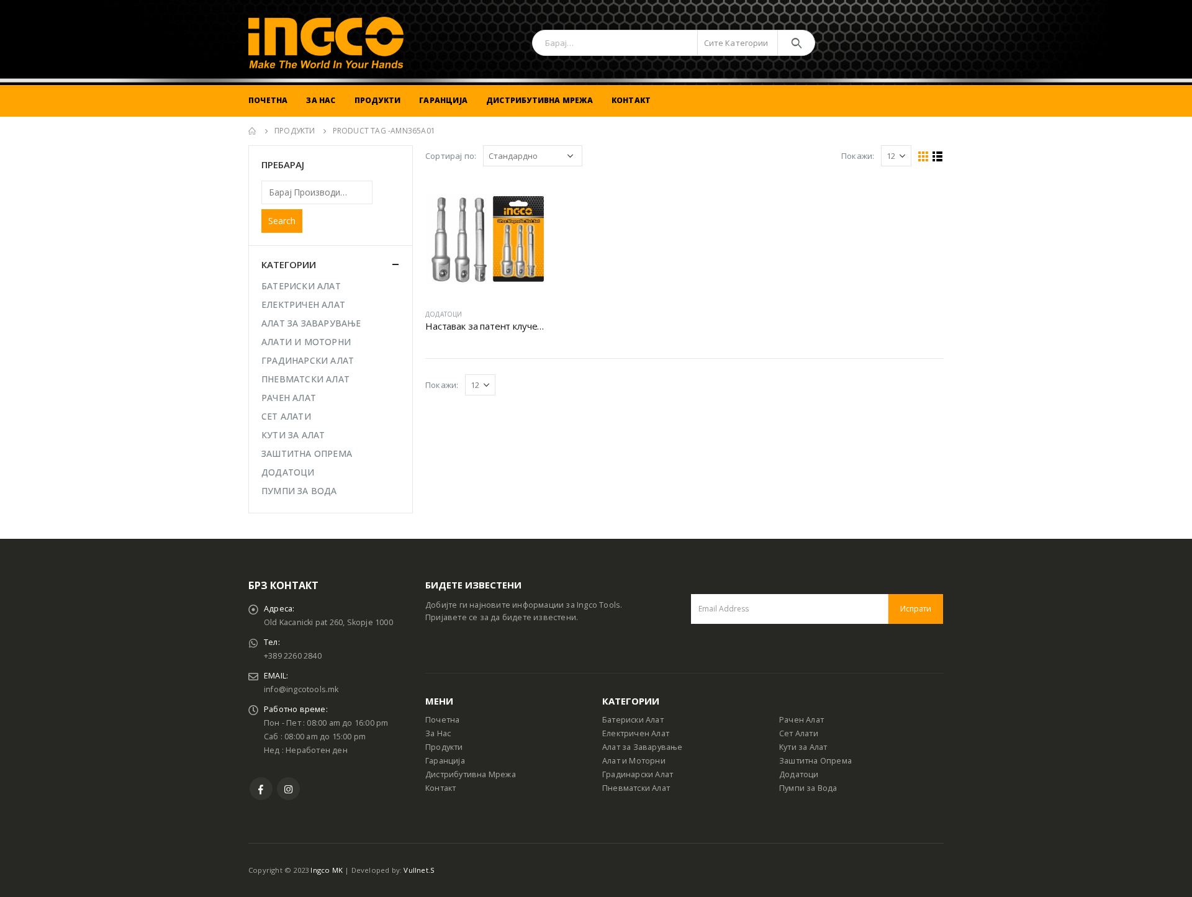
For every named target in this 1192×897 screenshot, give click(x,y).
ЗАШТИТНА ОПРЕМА (306, 453)
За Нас (320, 100)
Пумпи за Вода (808, 788)
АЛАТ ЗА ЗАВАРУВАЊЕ (311, 323)
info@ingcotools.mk (301, 689)
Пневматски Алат (636, 788)
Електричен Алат (635, 733)
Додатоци (799, 774)
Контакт (631, 100)
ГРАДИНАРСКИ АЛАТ (307, 360)
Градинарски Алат (637, 774)
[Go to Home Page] (252, 131)
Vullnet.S (419, 870)
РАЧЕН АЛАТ (288, 397)
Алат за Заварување (642, 747)
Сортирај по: (450, 155)
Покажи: (857, 155)
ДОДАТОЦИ (444, 314)
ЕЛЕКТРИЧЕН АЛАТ (303, 304)
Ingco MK (326, 870)
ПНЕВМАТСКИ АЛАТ (305, 379)
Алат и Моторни (634, 760)
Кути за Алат (803, 747)
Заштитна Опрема (815, 760)
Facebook (261, 788)
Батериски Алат (633, 719)
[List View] (938, 157)
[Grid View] (923, 157)
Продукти (377, 100)
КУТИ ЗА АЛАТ (293, 435)
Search (282, 221)
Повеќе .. (525, 199)
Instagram (288, 788)
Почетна (267, 100)
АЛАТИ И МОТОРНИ (306, 342)
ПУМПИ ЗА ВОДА (299, 491)
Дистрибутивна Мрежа (539, 100)
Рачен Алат (801, 719)
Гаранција (443, 100)
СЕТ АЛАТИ (286, 416)
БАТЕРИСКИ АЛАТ (301, 286)
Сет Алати (798, 733)
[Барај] (796, 42)
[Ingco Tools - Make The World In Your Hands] (326, 42)
